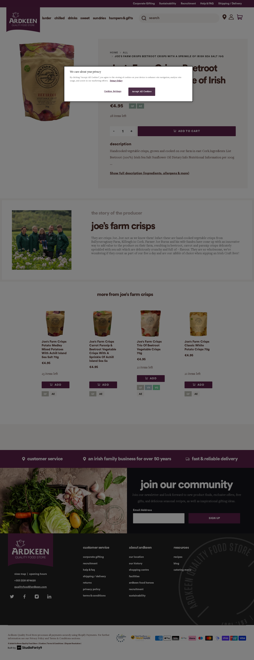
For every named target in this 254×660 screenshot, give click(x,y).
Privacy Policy (116, 80)
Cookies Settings (112, 91)
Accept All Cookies (141, 91)
